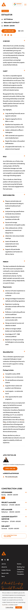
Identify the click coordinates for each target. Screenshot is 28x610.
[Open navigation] (25, 5)
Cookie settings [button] (9, 607)
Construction (5, 11)
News (3, 576)
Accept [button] (18, 607)
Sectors (19, 564)
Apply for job (9, 31)
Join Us (3, 564)
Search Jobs (5, 573)
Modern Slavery (6, 570)
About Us (4, 567)
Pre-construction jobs (11, 477)
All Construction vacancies (10, 535)
